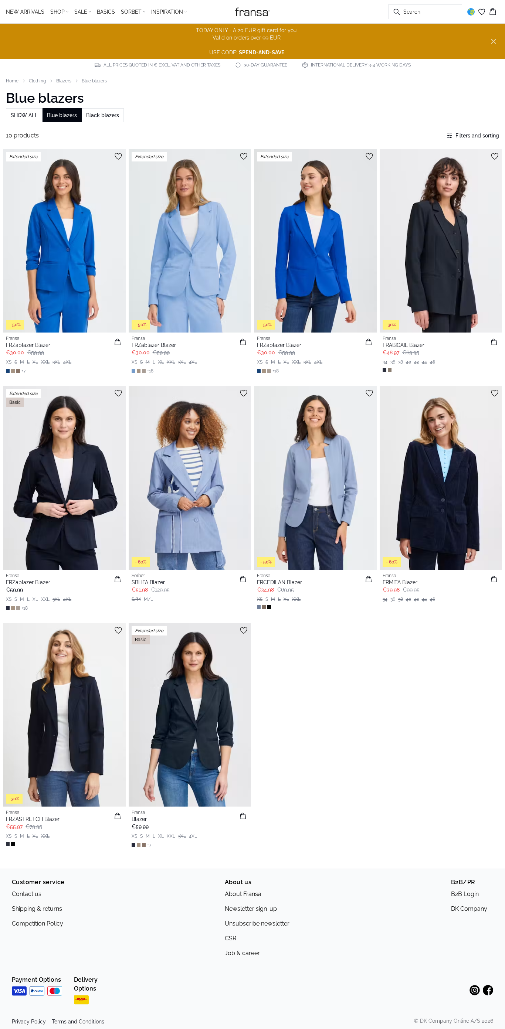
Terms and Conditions (78, 1022)
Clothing (37, 81)
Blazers (63, 81)
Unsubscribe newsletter (257, 923)
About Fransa (243, 893)
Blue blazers (94, 81)
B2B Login (465, 893)
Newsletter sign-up (251, 908)
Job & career (242, 953)
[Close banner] (493, 41)
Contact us (26, 893)
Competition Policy (37, 923)
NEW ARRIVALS (25, 12)
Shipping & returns (37, 908)
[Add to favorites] (118, 156)
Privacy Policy (29, 1022)
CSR (230, 938)
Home (12, 81)
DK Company (469, 908)
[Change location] (471, 12)
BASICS (106, 12)
